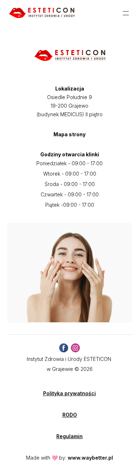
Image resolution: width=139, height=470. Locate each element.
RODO (69, 415)
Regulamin (69, 436)
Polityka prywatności (69, 393)
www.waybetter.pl (90, 458)
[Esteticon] (41, 13)
